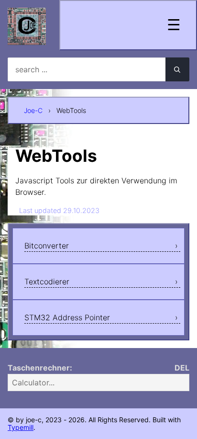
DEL (182, 367)
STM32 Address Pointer (67, 317)
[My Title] (27, 37)
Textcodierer (46, 281)
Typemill (20, 427)
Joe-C (33, 110)
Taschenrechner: (40, 367)
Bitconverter (46, 245)
